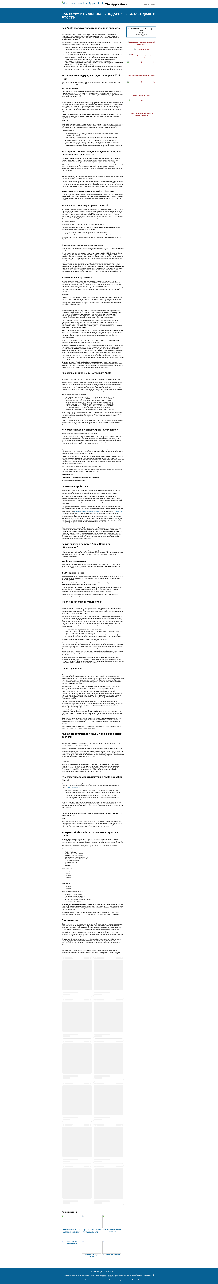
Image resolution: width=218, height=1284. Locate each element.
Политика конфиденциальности (120, 1031)
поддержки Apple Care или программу (87, 511)
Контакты (80, 1031)
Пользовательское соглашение (96, 1031)
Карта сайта (149, 4)
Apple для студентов (73, 787)
